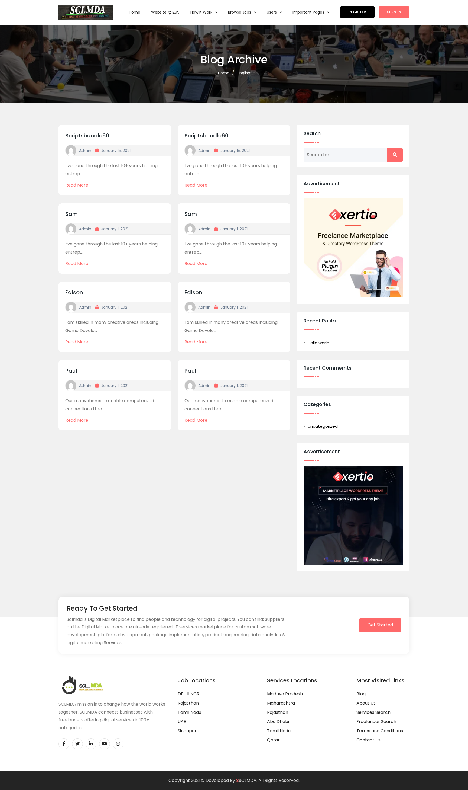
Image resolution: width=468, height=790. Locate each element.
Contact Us (368, 740)
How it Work (201, 12)
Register (357, 12)
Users (272, 12)
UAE (182, 721)
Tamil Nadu (189, 712)
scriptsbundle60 (87, 135)
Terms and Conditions (379, 731)
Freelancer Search (376, 721)
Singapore (188, 731)
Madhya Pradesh (285, 694)
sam (71, 214)
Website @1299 (165, 12)
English (244, 73)
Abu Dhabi (278, 721)
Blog (361, 694)
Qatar (273, 740)
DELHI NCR (188, 694)
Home (134, 12)
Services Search (373, 712)
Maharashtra (281, 703)
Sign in (394, 12)
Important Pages (308, 12)
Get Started (380, 625)
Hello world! (319, 343)
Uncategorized (323, 426)
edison (74, 292)
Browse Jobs (240, 12)
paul (71, 371)
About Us (366, 703)
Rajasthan (188, 703)
